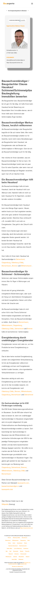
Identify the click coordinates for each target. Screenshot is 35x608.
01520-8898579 (11, 57)
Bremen (15, 274)
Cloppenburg (6, 271)
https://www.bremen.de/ (9, 559)
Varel (10, 582)
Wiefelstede (21, 590)
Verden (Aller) (9, 579)
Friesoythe (28, 582)
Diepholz (28, 587)
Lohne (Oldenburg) (18, 579)
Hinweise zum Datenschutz (17, 597)
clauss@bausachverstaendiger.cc (16, 59)
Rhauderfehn (21, 587)
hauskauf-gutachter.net (16, 594)
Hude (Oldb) (14, 590)
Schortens (16, 584)
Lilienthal (15, 587)
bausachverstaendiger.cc (11, 517)
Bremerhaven (7, 274)
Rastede (22, 582)
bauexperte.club (8, 521)
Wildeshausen (8, 587)
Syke (6, 582)
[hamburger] (32, 3)
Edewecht (10, 584)
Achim (15, 573)
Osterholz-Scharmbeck (13, 576)
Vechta (11, 573)
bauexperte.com (25, 514)
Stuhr (7, 573)
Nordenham (26, 579)
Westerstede (15, 582)
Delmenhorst (21, 268)
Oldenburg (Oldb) (18, 271)
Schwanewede (24, 584)
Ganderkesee (22, 573)
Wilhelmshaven (27, 274)
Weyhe (28, 573)
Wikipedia (5, 536)
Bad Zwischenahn (23, 576)
